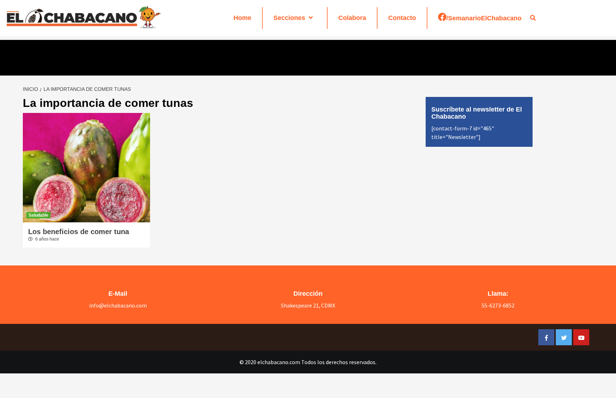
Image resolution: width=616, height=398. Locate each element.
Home (242, 17)
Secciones (289, 17)
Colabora (352, 17)
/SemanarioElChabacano (484, 18)
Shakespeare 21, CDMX (308, 305)
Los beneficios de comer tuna (78, 232)
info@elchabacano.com (118, 305)
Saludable (38, 215)
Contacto (402, 17)
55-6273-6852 (498, 305)
